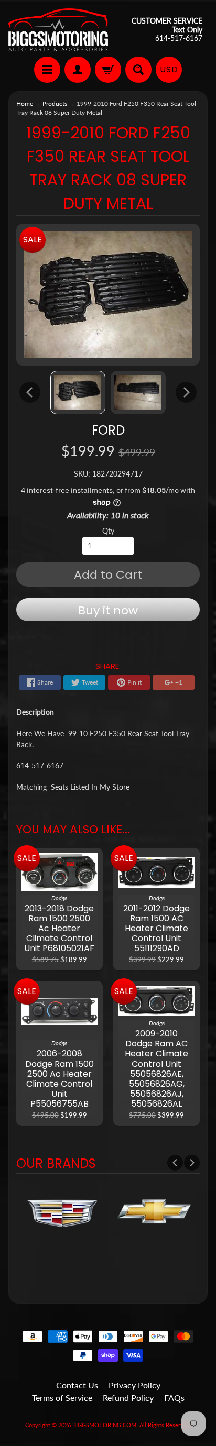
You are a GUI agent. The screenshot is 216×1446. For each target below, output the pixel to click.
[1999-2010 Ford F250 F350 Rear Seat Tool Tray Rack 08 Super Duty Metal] (77, 392)
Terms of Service (62, 1398)
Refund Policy (128, 1398)
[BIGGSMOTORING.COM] (58, 29)
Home (24, 103)
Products (54, 103)
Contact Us (77, 1385)
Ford (108, 430)
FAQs (174, 1398)
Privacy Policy (134, 1385)
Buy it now (108, 610)
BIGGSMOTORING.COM (104, 1424)
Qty (108, 531)
